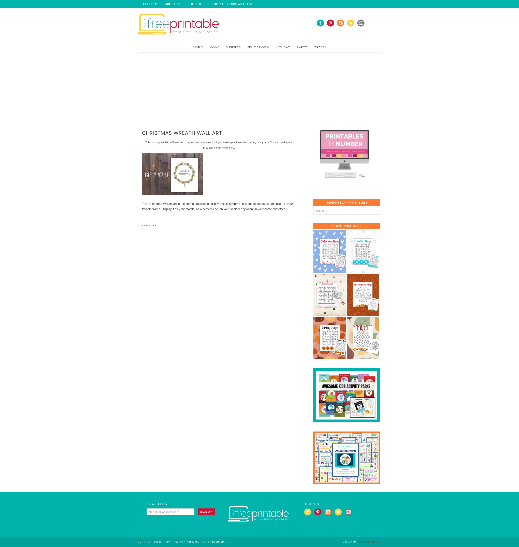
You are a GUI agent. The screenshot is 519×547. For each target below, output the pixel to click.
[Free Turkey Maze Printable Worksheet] (329, 357)
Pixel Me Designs (369, 542)
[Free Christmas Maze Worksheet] (329, 314)
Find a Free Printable (178, 25)
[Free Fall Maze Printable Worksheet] (363, 357)
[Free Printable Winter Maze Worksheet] (363, 271)
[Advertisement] (259, 83)
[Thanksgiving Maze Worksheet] (363, 314)
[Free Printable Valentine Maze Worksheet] (329, 271)
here (231, 147)
